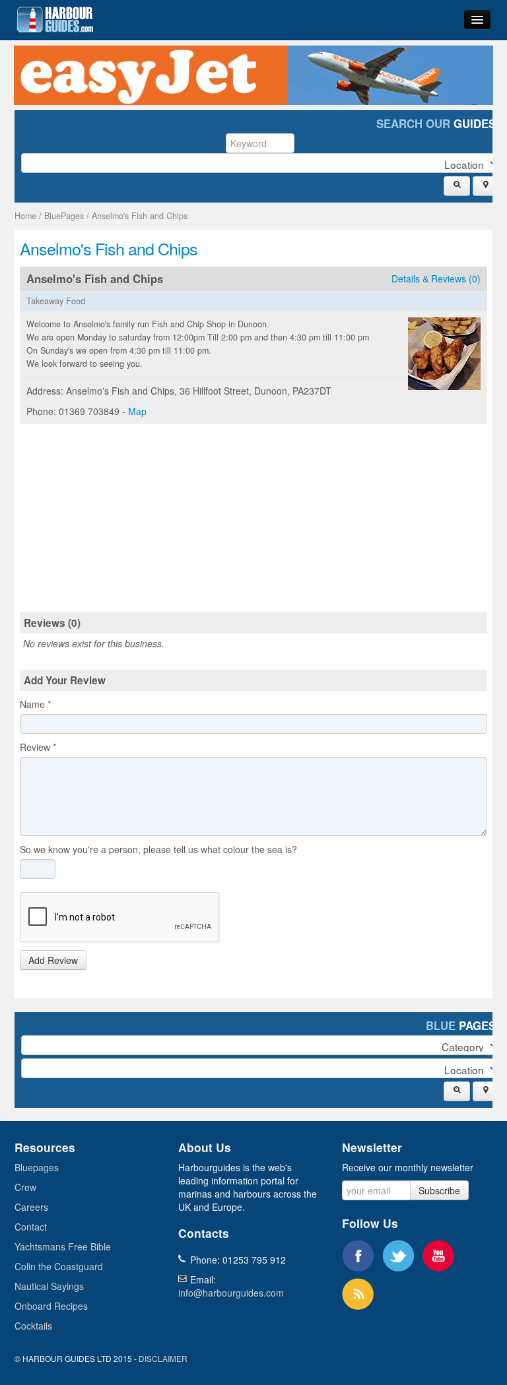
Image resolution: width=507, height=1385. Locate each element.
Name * (35, 704)
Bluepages (37, 1167)
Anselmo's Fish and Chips (139, 216)
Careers (31, 1206)
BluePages (64, 216)
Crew (25, 1187)
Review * (38, 747)
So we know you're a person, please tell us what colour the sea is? (158, 849)
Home (25, 216)
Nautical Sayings (49, 1286)
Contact (31, 1226)
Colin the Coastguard (59, 1266)
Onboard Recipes (51, 1305)
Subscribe (439, 1190)
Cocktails (33, 1325)
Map (137, 411)
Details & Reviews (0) (436, 278)
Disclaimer (163, 1358)
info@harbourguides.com (231, 1292)
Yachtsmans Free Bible (63, 1246)
